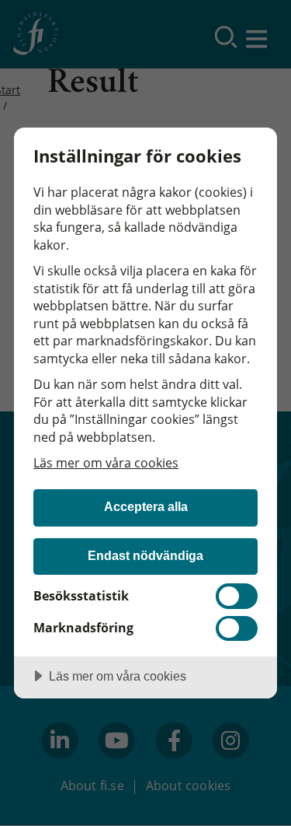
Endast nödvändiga (145, 555)
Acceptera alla (146, 506)
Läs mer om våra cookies (105, 462)
